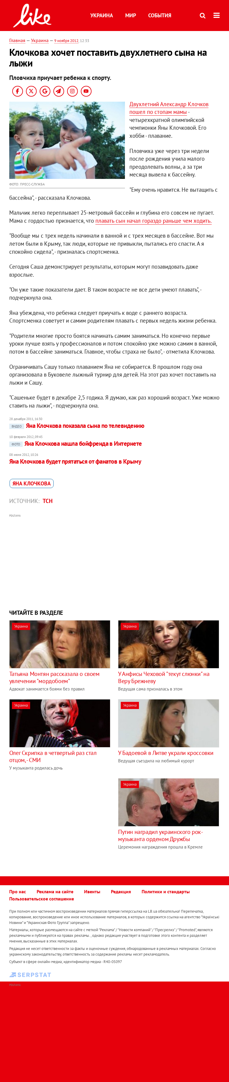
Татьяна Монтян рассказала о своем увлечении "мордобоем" (54, 677)
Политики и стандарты (166, 891)
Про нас (17, 891)
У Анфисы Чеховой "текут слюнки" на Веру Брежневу (163, 677)
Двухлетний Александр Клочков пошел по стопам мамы (168, 108)
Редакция (121, 891)
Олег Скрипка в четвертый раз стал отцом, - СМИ (53, 756)
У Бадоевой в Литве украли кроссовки (165, 753)
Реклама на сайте (55, 891)
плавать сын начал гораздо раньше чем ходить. (153, 220)
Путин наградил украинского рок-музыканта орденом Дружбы (160, 835)
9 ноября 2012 (66, 40)
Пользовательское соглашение (41, 899)
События (159, 15)
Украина (101, 15)
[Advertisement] (114, 561)
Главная (17, 40)
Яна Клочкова (32, 483)
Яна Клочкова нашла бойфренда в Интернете (77, 443)
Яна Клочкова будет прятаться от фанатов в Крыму (75, 461)
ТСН (47, 500)
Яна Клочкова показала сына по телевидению (78, 426)
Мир (130, 15)
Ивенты (92, 891)
